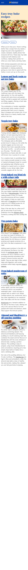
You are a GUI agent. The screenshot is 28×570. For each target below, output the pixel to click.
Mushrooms (5, 302)
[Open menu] (2, 2)
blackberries (20, 357)
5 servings (12, 201)
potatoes (15, 233)
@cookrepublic (14, 193)
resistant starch (18, 212)
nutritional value (13, 252)
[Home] (14, 2)
